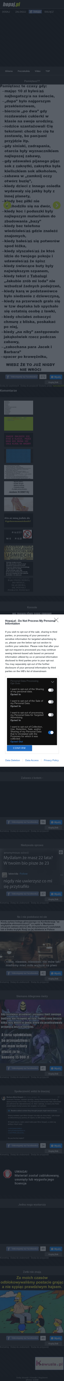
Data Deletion (12, 760)
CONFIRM (19, 748)
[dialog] (32, 690)
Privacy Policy (51, 760)
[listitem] (32, 682)
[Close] (57, 621)
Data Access (32, 760)
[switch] (51, 690)
